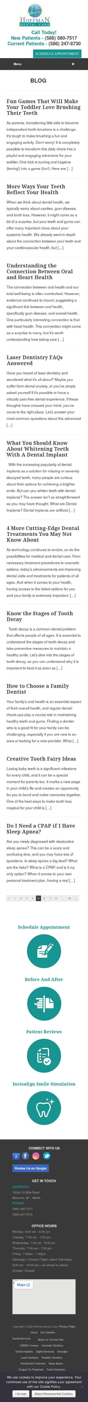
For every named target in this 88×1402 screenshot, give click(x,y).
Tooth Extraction (55, 1369)
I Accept (20, 1393)
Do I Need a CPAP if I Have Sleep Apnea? (41, 829)
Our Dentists (48, 1332)
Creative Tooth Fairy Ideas (41, 759)
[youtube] (16, 1159)
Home (34, 1332)
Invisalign (62, 1351)
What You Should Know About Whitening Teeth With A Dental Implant (38, 449)
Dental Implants (24, 1351)
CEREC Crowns (29, 1345)
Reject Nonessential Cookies (54, 1393)
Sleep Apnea (56, 1363)
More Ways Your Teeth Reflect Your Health (36, 189)
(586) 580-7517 (61, 37)
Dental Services (21, 1338)
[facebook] (25, 1159)
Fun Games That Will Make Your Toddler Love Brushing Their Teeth (43, 107)
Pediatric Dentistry (52, 1357)
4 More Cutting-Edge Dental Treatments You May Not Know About (43, 534)
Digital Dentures (45, 1351)
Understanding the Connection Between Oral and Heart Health (40, 271)
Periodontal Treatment (33, 1363)
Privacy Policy (67, 1326)
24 (69, 898)
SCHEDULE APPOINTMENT (57, 54)
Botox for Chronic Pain (51, 1339)
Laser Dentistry (29, 1357)
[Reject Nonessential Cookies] (82, 1386)
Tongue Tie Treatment (31, 1369)
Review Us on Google (30, 1168)
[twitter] (46, 1159)
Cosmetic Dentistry (52, 1345)
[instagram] (36, 1159)
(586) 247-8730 (65, 43)
